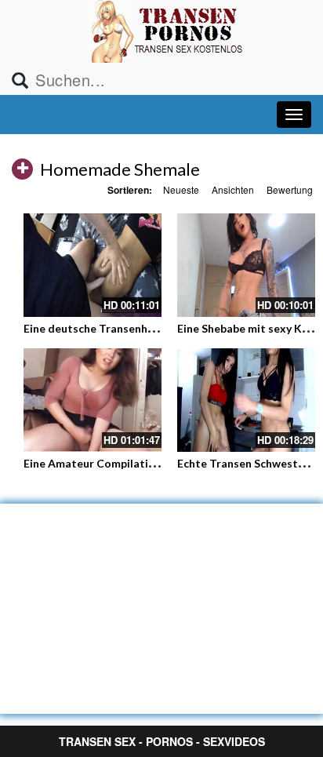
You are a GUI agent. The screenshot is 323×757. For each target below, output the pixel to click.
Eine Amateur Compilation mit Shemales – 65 (140, 463)
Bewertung (290, 189)
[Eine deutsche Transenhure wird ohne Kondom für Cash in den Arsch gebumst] (93, 265)
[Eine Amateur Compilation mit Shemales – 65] (93, 400)
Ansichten (233, 189)
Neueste (181, 189)
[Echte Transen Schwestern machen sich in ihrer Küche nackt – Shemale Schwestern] (246, 400)
